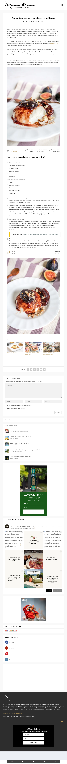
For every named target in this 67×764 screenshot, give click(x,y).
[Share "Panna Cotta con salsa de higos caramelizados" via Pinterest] (37, 369)
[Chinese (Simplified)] (6, 631)
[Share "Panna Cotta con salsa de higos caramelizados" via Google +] (34, 369)
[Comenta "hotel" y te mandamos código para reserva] (33, 578)
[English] (7, 631)
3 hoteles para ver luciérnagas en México (20, 456)
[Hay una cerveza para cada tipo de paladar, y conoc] (14, 540)
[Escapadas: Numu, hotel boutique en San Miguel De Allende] (7, 451)
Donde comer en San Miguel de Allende (20, 443)
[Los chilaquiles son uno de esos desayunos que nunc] (52, 578)
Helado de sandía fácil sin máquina (18, 430)
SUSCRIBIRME (33, 743)
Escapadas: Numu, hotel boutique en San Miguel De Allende (25, 450)
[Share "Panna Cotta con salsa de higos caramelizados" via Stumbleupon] (41, 369)
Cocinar (17, 431)
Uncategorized (19, 451)
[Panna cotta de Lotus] (15, 347)
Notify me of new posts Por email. (16, 408)
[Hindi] (11, 631)
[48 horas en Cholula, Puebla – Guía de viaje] (7, 438)
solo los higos (54, 43)
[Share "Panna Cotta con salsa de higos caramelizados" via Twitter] (31, 369)
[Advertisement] (15, 676)
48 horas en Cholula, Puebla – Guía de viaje (21, 436)
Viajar (17, 438)
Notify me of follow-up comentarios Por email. (19, 405)
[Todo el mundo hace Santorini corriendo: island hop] (52, 540)
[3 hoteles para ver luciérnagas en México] (7, 458)
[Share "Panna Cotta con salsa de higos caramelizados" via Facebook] (28, 369)
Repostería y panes (24, 431)
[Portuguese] (16, 631)
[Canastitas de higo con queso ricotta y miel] (33, 347)
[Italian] (13, 631)
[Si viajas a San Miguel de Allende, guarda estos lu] (14, 578)
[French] (9, 631)
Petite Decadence (30, 21)
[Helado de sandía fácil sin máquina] (7, 431)
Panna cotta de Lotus (12, 352)
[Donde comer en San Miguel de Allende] (7, 444)
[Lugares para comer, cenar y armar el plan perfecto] (14, 559)
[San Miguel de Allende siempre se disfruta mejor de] (33, 559)
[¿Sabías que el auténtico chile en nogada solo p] (33, 540)
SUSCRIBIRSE (33, 512)
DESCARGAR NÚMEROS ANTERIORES (12, 713)
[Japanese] (15, 631)
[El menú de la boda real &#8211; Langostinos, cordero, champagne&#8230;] (51, 347)
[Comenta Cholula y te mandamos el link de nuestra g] (52, 559)
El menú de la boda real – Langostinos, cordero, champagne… (49, 354)
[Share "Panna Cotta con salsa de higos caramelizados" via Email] (44, 369)
